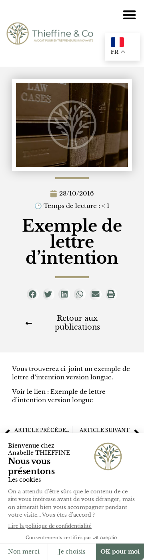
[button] (129, 14)
